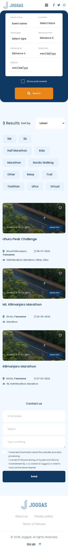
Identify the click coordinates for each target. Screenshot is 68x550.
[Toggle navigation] (46, 5)
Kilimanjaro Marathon (19, 366)
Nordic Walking (43, 162)
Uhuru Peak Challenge (20, 239)
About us (21, 516)
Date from (43, 48)
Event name (16, 17)
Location (43, 17)
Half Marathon (17, 150)
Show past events (37, 81)
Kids (42, 150)
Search (37, 93)
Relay (30, 174)
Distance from (45, 32)
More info (54, 227)
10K (9, 139)
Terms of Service (34, 524)
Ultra (35, 186)
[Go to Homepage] (13, 5)
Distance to (16, 48)
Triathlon (13, 186)
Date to (14, 62)
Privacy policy (44, 516)
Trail (49, 174)
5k (25, 139)
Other (11, 174)
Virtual (54, 186)
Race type (15, 32)
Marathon (14, 162)
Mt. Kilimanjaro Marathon (22, 304)
